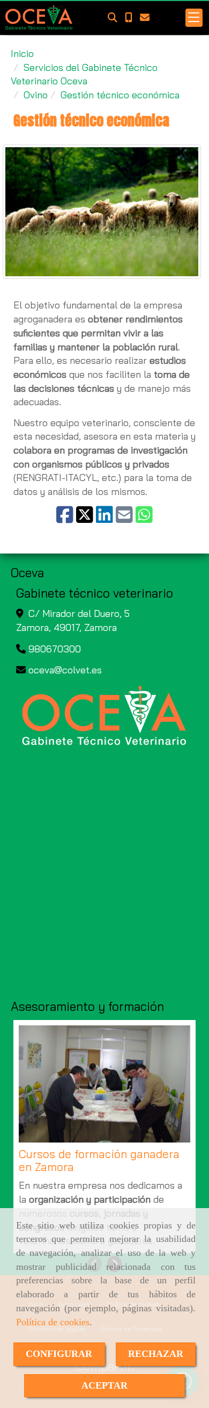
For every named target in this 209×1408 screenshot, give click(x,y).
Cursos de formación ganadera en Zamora (99, 1160)
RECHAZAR (155, 1353)
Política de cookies (52, 1322)
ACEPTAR (104, 1385)
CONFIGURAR (59, 1353)
